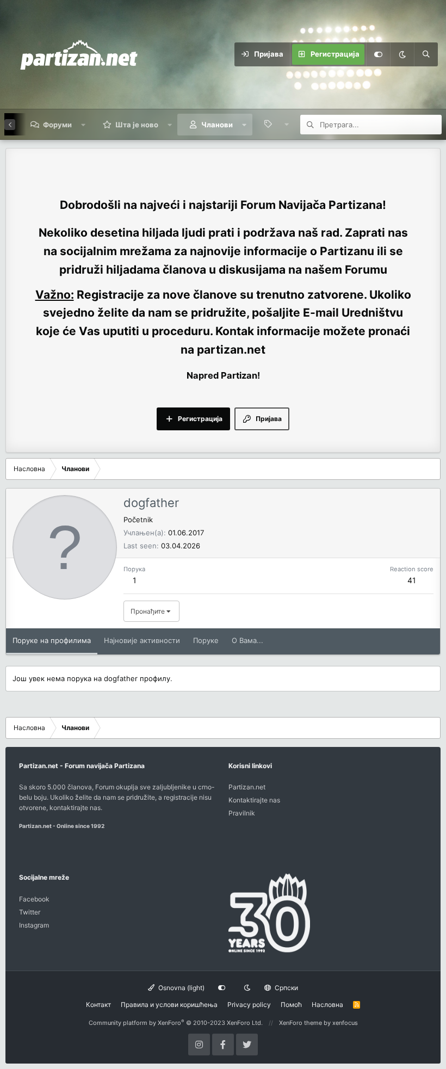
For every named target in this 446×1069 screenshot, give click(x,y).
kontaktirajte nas (75, 808)
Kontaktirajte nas (254, 800)
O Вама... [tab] (247, 640)
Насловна (327, 1004)
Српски (285, 988)
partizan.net (231, 349)
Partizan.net (246, 787)
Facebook (34, 899)
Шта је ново (136, 124)
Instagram (34, 925)
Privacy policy (249, 1004)
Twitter (29, 912)
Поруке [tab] (206, 640)
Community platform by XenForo (176, 1023)
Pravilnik (241, 813)
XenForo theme (300, 1023)
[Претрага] (426, 54)
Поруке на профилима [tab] (52, 640)
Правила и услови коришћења (169, 1004)
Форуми (57, 124)
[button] (83, 124)
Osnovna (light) (181, 988)
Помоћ (291, 1004)
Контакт (98, 1004)
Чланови (217, 124)
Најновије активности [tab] (142, 640)
